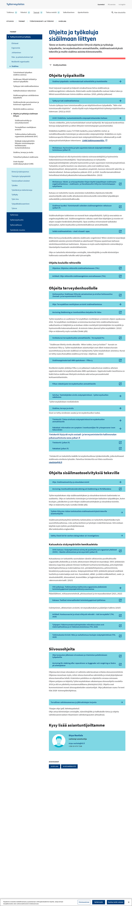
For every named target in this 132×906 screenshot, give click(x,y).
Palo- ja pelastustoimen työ (22, 57)
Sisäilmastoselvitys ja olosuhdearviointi (23, 121)
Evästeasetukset (84, 902)
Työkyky (15, 194)
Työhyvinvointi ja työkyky (42, 21)
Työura (14, 208)
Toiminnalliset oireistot (21, 181)
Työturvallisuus (16, 225)
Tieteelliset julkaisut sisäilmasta (25, 157)
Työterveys (14, 215)
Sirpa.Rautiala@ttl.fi (77, 743)
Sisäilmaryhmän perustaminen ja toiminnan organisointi (26, 103)
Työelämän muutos (17, 230)
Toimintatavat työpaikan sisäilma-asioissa (22, 73)
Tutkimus (10, 12)
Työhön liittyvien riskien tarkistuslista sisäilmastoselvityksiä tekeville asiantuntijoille (79, 512)
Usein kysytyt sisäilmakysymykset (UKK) (23, 162)
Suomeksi (101, 4)
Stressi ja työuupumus (20, 172)
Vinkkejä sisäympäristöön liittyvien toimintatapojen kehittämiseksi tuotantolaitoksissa (25, 144)
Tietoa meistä (51, 12)
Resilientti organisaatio (20, 61)
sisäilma (54, 766)
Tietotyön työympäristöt (21, 176)
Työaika (15, 185)
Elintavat (15, 43)
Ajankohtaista (83, 12)
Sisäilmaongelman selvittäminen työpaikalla (26, 96)
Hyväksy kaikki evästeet (115, 902)
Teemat (36, 12)
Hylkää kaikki (98, 902)
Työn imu (15, 199)
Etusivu (10, 21)
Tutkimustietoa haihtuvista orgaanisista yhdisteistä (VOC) (26, 135)
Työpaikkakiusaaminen (20, 204)
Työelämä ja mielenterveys (22, 190)
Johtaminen (16, 52)
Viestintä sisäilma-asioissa (23, 109)
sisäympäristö (69, 766)
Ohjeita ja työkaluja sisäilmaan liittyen (25, 115)
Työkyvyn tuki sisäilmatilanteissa (26, 86)
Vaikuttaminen (68, 12)
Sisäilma (62, 21)
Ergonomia (16, 48)
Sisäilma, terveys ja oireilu (23, 152)
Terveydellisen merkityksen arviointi (25, 128)
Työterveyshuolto (17, 220)
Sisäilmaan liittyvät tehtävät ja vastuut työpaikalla (25, 80)
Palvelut (24, 12)
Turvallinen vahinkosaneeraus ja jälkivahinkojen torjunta (73, 702)
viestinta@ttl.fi (55, 462)
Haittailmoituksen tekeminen (24, 91)
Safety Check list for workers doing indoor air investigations (75, 535)
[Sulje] (128, 902)
